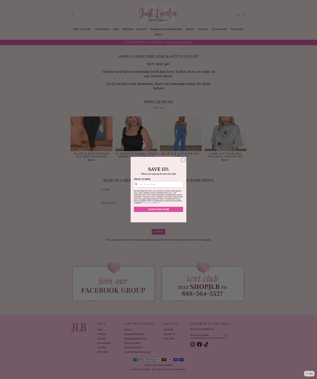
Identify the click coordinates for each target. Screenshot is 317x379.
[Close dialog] (183, 160)
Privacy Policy (147, 203)
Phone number (142, 179)
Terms (157, 203)
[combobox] (138, 184)
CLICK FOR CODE (158, 209)
